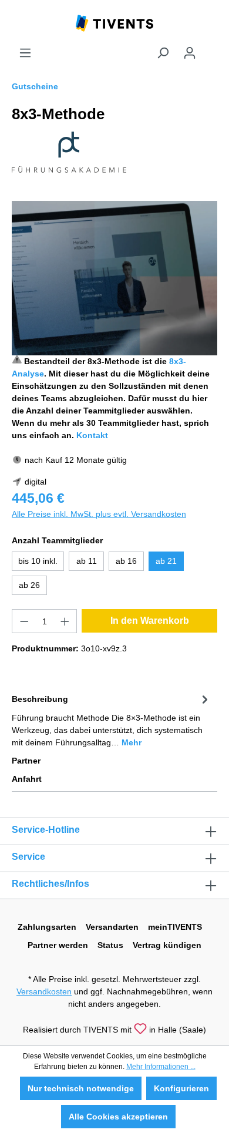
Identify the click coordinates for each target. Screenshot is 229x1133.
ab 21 (166, 561)
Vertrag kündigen (167, 945)
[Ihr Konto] (189, 53)
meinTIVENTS (175, 927)
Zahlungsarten (47, 927)
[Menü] (25, 53)
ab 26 (29, 585)
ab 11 (86, 561)
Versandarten (112, 927)
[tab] (111, 720)
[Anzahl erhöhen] (65, 621)
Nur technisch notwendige (81, 1088)
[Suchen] (162, 53)
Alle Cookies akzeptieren (118, 1116)
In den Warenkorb (149, 621)
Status (110, 945)
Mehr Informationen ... (161, 1067)
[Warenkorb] (210, 48)
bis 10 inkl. (38, 561)
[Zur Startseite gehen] (114, 22)
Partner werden (58, 945)
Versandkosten (44, 991)
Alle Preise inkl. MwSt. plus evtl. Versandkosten (99, 514)
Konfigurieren (181, 1088)
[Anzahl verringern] (24, 621)
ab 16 (126, 561)
